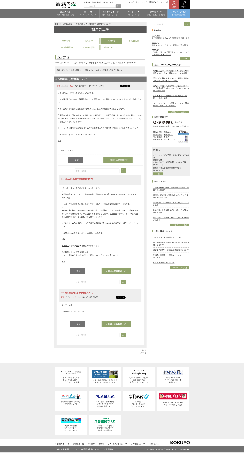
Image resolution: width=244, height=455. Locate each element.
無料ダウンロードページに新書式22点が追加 (170, 45)
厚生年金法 (168, 132)
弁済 (75, 118)
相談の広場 (67, 24)
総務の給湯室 (89, 47)
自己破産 (79, 109)
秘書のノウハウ (111, 47)
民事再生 (61, 115)
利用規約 (109, 449)
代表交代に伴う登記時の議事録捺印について (171, 250)
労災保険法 (157, 137)
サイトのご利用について (117, 444)
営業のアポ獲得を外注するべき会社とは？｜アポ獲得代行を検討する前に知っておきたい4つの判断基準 (171, 88)
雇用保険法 (157, 134)
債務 (125, 115)
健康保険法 (157, 139)
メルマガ (164, 2)
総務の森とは (78, 444)
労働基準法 (157, 132)
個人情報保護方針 (64, 449)
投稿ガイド (153, 2)
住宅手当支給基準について (163, 262)
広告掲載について (138, 444)
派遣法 (166, 137)
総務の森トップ (63, 444)
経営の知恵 (134, 41)
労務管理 (66, 41)
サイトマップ (141, 2)
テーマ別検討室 (66, 47)
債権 (104, 109)
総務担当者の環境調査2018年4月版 (167, 168)
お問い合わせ (154, 444)
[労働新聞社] (163, 122)
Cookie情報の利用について (88, 449)
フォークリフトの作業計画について (167, 237)
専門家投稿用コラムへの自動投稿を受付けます (170, 38)
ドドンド (64, 86)
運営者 (101, 444)
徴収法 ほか (169, 139)
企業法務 (79, 24)
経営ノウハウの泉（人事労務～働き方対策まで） (104, 70)
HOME (57, 24)
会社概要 (91, 444)
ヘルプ (130, 2)
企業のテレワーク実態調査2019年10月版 (169, 162)
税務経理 (89, 41)
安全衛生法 (168, 134)
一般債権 (84, 115)
